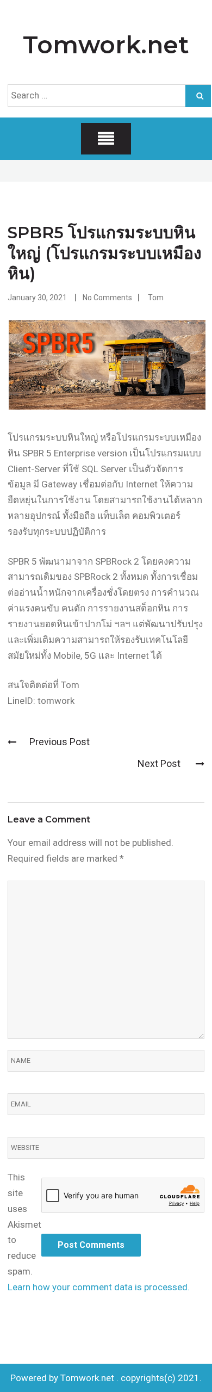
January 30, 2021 (37, 297)
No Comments (107, 297)
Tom (156, 297)
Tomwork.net (106, 44)
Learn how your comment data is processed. (99, 1287)
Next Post (160, 763)
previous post (59, 741)
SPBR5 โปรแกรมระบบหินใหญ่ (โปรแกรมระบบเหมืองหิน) (105, 252)
